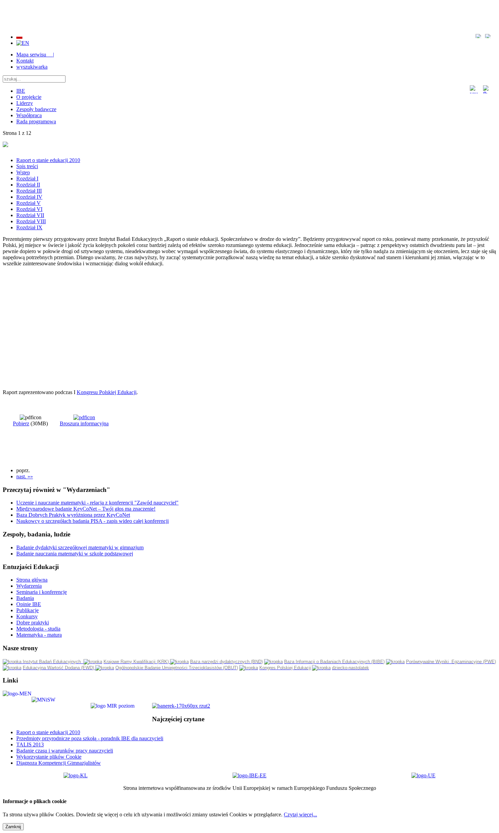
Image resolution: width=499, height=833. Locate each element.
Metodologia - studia (38, 629)
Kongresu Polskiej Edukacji (106, 392)
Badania (25, 598)
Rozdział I (27, 178)
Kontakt (25, 61)
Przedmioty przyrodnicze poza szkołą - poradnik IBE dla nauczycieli (89, 738)
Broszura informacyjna (84, 423)
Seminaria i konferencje (41, 592)
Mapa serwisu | (35, 54)
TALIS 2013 (30, 744)
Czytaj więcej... (300, 814)
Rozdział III (29, 191)
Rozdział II (28, 185)
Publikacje (27, 610)
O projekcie (28, 97)
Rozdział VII (30, 215)
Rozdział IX (29, 227)
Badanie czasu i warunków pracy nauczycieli (64, 751)
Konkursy (27, 616)
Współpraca (29, 115)
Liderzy (24, 103)
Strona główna (32, 580)
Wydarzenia (29, 586)
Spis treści (27, 166)
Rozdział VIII (31, 221)
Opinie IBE (28, 604)
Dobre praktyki (32, 622)
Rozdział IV (29, 197)
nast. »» (24, 476)
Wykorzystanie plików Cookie (48, 757)
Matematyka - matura (39, 635)
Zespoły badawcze (36, 109)
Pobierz (21, 423)
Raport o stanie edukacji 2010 (48, 160)
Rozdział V (28, 203)
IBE (20, 91)
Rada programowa (36, 121)
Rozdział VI (29, 209)
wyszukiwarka (32, 67)
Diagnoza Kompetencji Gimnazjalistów (58, 763)
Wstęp (23, 172)
